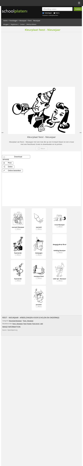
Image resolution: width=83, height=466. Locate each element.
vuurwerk (39, 227)
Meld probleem (31, 24)
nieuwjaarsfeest (39, 276)
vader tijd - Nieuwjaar (59, 279)
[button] (12, 170)
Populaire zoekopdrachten (50, 15)
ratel (41, 324)
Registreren (14, 24)
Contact (22, 24)
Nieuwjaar (22, 21)
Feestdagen (13, 21)
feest (24, 324)
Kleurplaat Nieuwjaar (15, 321)
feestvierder (18, 253)
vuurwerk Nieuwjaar (18, 227)
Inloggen (6, 24)
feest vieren (35, 324)
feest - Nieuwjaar (34, 21)
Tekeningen (48, 13)
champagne (38, 253)
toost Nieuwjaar (60, 225)
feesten (29, 324)
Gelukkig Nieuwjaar (59, 250)
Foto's (57, 13)
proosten (39, 304)
